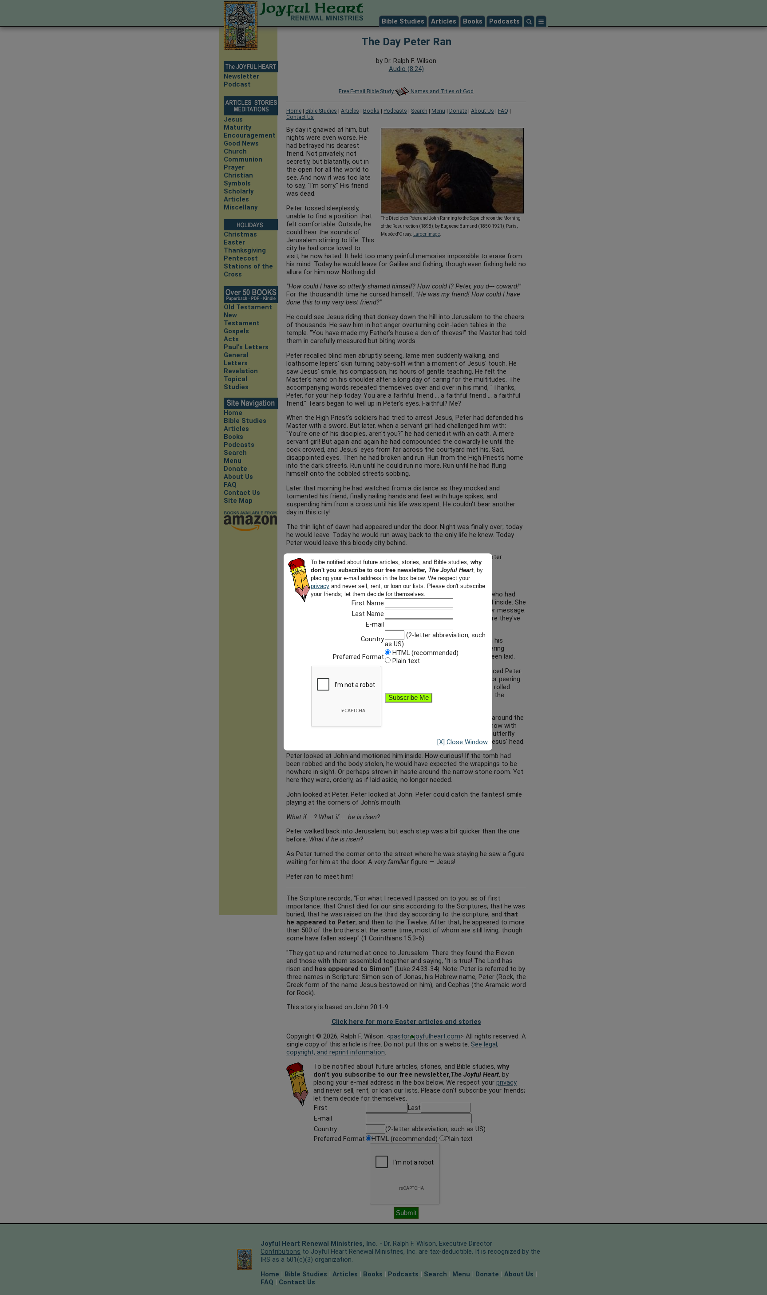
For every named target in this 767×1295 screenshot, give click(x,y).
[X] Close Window (462, 742)
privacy (320, 586)
